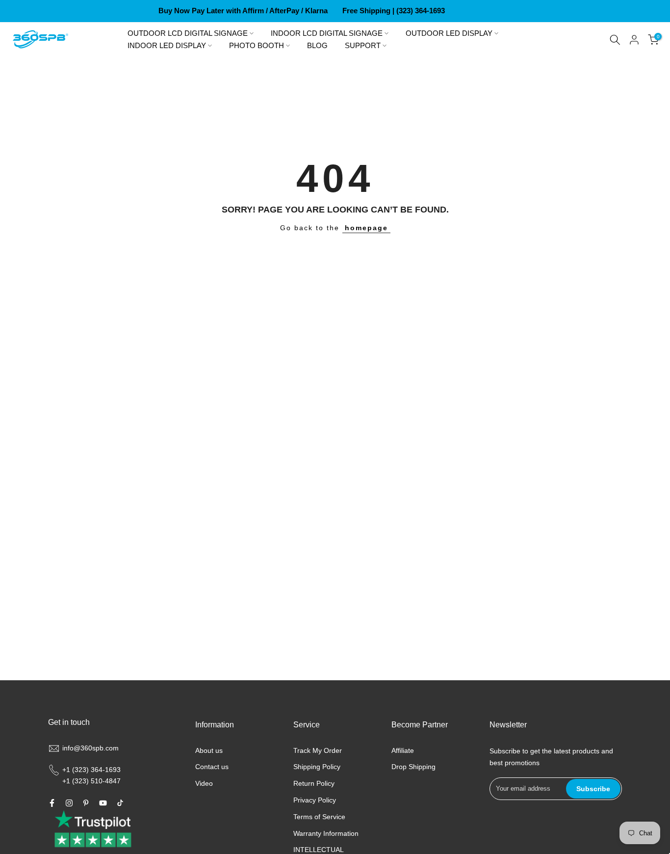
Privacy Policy (314, 800)
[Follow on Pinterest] (85, 803)
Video (204, 783)
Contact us (212, 767)
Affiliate (402, 750)
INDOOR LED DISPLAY (167, 46)
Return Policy (314, 783)
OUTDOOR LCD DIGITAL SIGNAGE (188, 33)
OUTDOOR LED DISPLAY (449, 33)
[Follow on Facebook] (52, 803)
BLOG (317, 46)
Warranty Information (326, 833)
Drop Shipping (413, 767)
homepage (366, 228)
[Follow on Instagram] (69, 803)
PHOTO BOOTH (256, 46)
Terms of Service (319, 817)
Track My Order (317, 750)
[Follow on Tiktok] (120, 803)
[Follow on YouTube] (103, 803)
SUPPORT (363, 46)
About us (209, 750)
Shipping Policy (316, 767)
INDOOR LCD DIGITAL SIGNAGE (327, 33)
